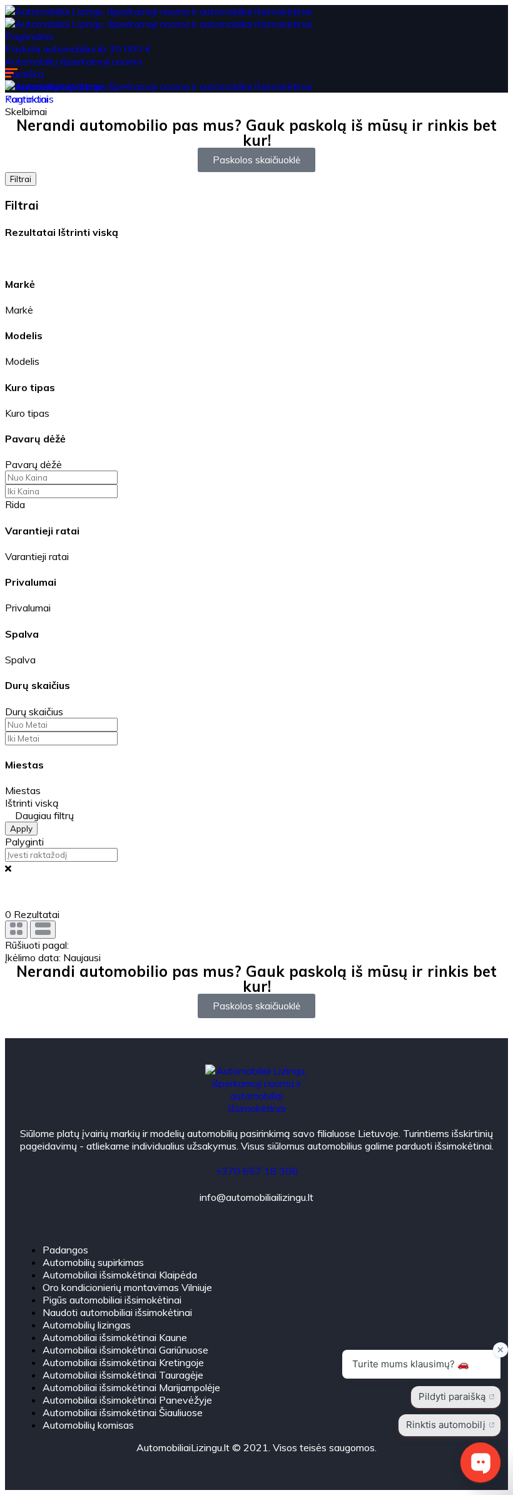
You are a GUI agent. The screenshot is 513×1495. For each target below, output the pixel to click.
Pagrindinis (29, 36)
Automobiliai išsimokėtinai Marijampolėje (131, 1387)
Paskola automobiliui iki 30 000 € (78, 49)
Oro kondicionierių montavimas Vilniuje (127, 1287)
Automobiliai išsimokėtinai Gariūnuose (125, 1350)
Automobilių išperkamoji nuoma (73, 61)
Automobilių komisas (88, 1425)
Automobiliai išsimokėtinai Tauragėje (123, 1375)
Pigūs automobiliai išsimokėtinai (112, 1299)
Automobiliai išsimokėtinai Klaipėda (120, 1274)
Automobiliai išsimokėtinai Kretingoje (123, 1362)
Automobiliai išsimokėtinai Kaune (115, 1337)
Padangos (65, 1249)
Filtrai (20, 179)
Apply (21, 829)
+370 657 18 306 (256, 1171)
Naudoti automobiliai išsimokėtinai (117, 1312)
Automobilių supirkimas (93, 1262)
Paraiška (24, 74)
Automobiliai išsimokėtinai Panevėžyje (127, 1400)
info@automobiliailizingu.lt (256, 1197)
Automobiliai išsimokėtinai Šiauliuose (123, 1412)
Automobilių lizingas (87, 1325)
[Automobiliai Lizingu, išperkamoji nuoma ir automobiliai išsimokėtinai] (158, 11)
